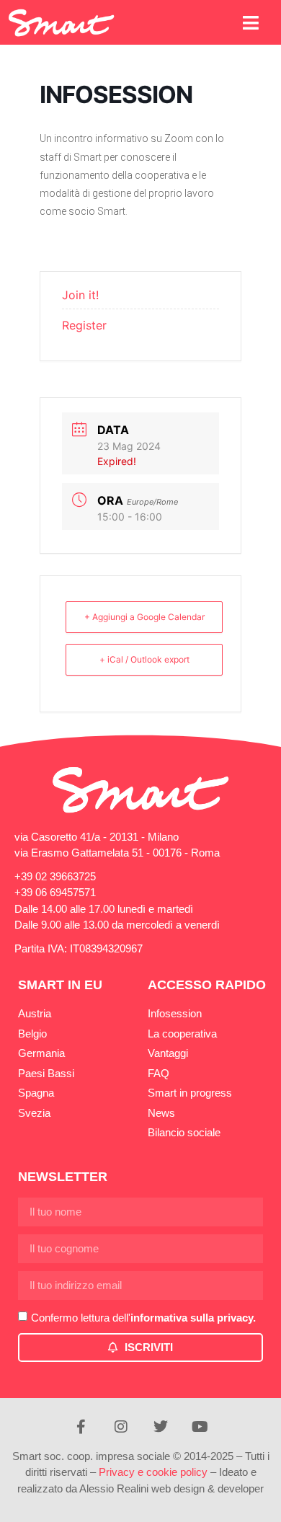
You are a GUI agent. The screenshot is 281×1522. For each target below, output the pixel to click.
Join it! (80, 295)
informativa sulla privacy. (193, 1317)
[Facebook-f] (81, 1427)
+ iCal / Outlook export (144, 659)
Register (84, 325)
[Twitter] (160, 1427)
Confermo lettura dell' (143, 1317)
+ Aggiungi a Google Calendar (144, 616)
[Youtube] (200, 1427)
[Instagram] (121, 1427)
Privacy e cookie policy (153, 1472)
